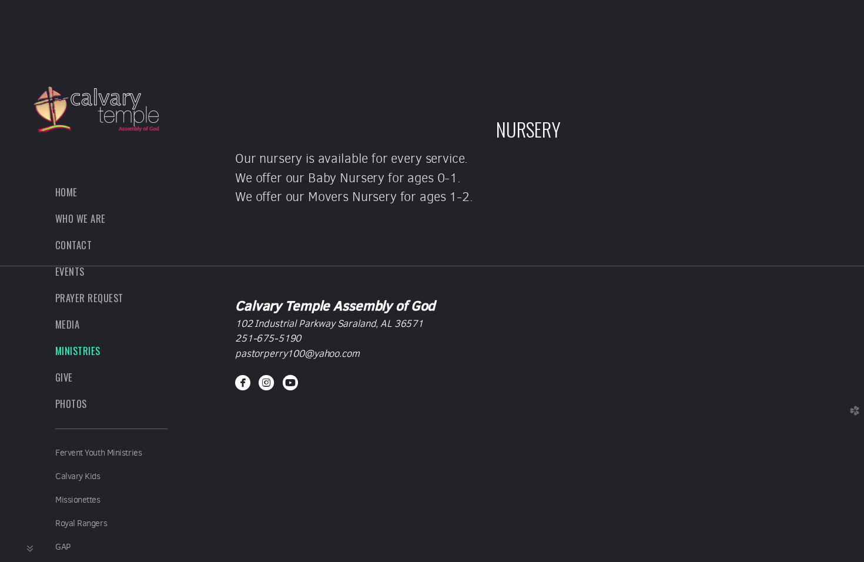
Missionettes (78, 500)
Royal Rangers (81, 523)
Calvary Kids (78, 476)
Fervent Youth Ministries (98, 453)
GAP (63, 547)
